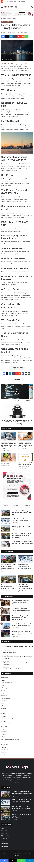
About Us (3, 841)
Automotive (5, 677)
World (3, 755)
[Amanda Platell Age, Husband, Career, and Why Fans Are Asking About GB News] (5, 633)
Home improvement (7, 718)
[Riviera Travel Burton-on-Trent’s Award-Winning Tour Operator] (5, 528)
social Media (5, 744)
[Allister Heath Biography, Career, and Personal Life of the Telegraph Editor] (5, 618)
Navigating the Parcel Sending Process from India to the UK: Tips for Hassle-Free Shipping (25, 444)
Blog (3, 680)
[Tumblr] (13, 373)
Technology (5, 749)
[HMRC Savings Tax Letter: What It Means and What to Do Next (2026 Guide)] (5, 544)
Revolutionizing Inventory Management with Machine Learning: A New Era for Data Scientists (8, 445)
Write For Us (4, 843)
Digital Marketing (6, 693)
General (4, 713)
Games (4, 708)
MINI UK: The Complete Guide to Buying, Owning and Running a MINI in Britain (21, 535)
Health (4, 716)
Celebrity (4, 688)
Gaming (4, 711)
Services (4, 742)
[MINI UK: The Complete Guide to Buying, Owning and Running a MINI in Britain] (5, 536)
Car (3, 685)
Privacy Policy (5, 836)
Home (4, 18)
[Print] (29, 373)
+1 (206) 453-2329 (7, 64)
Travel (4, 752)
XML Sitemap (4, 846)
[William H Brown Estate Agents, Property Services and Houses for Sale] (5, 513)
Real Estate (5, 734)
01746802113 (5, 463)
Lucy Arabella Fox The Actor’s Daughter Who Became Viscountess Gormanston (21, 602)
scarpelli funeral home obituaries (10, 739)
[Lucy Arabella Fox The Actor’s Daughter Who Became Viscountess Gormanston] (5, 603)
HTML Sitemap (5, 833)
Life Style (4, 726)
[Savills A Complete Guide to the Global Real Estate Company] (5, 521)
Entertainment (6, 698)
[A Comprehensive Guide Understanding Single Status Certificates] (25, 457)
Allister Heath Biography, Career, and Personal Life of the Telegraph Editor (21, 617)
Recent (6, 505)
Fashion (4, 700)
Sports (4, 747)
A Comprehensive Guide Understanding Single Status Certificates (25, 464)
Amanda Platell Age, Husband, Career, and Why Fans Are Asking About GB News (22, 632)
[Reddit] (19, 373)
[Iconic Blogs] (10, 7)
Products (4, 731)
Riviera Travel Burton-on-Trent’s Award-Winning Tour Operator (8, 586)
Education (5, 695)
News (3, 729)
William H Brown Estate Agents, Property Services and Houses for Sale (22, 512)
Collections (5, 690)
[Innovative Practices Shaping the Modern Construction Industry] (5, 626)
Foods (3, 706)
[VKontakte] (23, 373)
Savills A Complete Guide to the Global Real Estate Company (24, 566)
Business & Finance (12, 18)
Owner (4, 32)
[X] (7, 373)
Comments (27, 505)
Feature (4, 703)
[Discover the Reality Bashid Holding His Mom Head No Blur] (5, 611)
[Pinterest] (16, 373)
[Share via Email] (26, 373)
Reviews (4, 736)
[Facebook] (4, 373)
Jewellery (4, 721)
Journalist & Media (7, 724)
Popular (16, 505)
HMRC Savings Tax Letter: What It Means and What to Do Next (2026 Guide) (22, 543)
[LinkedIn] (10, 373)
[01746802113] (8, 457)
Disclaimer (4, 830)
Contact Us (4, 838)
